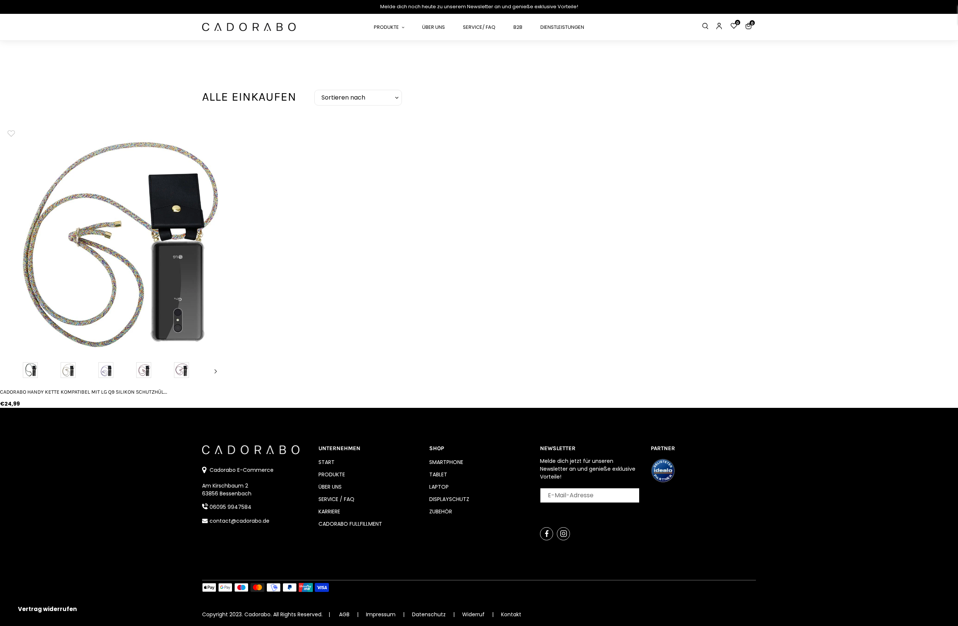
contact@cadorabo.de (239, 521)
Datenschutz (429, 614)
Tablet (438, 474)
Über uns (330, 487)
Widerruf (474, 614)
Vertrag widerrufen (47, 609)
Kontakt (511, 614)
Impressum (381, 614)
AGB (344, 614)
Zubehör (440, 511)
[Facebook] (546, 533)
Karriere (329, 511)
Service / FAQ (336, 499)
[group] (115, 237)
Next (216, 371)
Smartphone (446, 462)
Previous (15, 371)
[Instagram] (563, 533)
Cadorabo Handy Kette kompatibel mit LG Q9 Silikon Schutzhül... (83, 392)
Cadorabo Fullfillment (350, 524)
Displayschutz (449, 499)
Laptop (439, 487)
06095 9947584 (230, 507)
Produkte (331, 474)
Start (326, 462)
